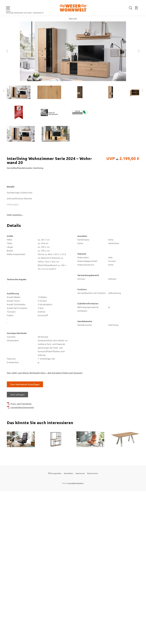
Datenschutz (92, 473)
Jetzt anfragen (17, 394)
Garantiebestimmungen (22, 407)
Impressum (80, 473)
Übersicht (73, 19)
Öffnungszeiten (55, 473)
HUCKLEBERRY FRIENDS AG (76, 483)
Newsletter (68, 473)
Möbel (8, 11)
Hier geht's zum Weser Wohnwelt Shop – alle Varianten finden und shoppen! (45, 373)
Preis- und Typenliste (21, 403)
